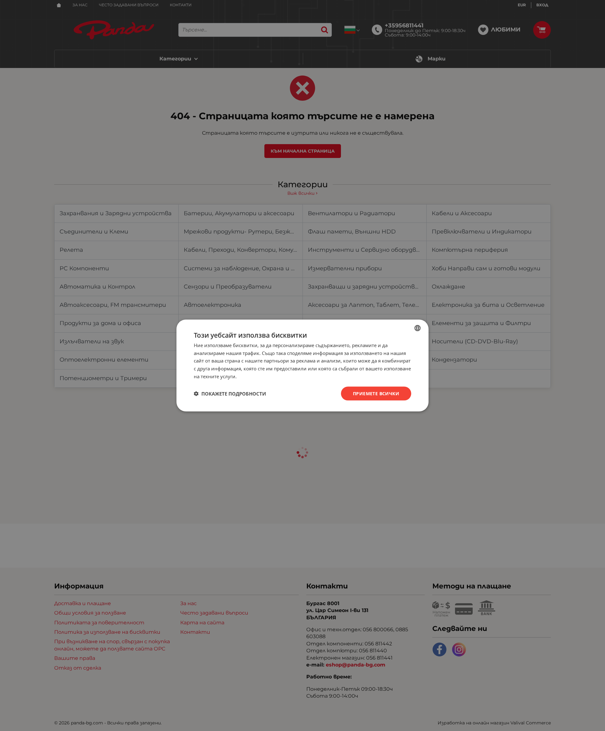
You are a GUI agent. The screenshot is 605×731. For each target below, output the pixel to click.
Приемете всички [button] (376, 393)
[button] (230, 393)
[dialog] (302, 365)
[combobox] (417, 328)
